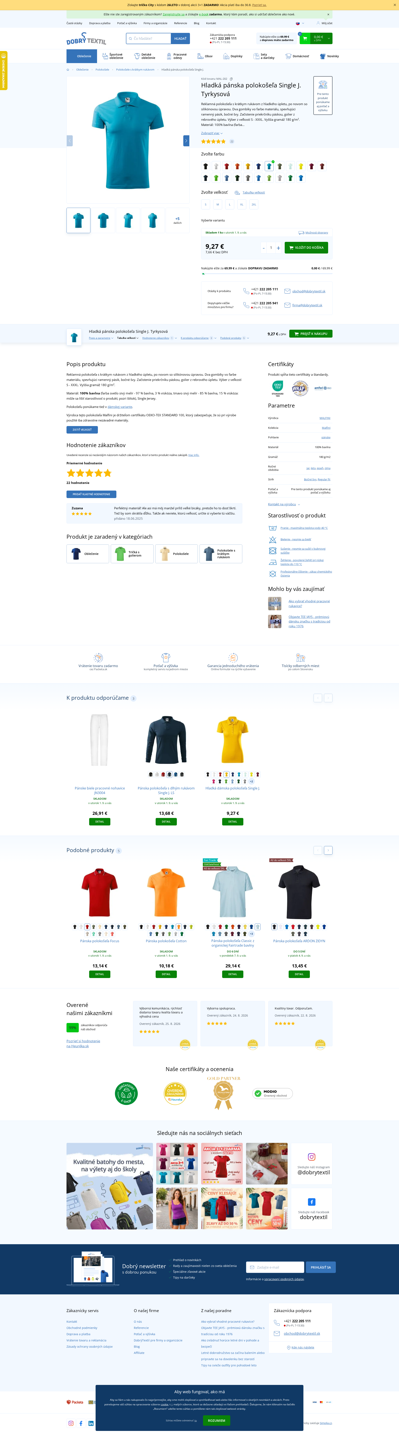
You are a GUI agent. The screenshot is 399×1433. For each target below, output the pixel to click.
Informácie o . (275, 1279)
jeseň (320, 468)
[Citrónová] (301, 166)
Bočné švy (310, 479)
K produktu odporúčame (196, 338)
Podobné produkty (232, 338)
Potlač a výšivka (127, 23)
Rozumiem (216, 1420)
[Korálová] (112, 934)
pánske (325, 437)
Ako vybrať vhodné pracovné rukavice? (227, 1322)
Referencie (180, 23)
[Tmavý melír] (226, 934)
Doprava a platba (99, 23)
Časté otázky (74, 23)
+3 (251, 934)
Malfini (326, 428)
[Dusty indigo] (220, 934)
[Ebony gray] (182, 774)
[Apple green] (216, 178)
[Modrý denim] (305, 934)
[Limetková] (191, 926)
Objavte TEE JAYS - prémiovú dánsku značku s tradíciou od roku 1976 (309, 621)
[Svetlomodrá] (258, 926)
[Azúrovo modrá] (258, 178)
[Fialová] (239, 926)
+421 (223, 38)
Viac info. (193, 455)
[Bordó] (322, 166)
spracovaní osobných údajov (284, 1279)
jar (308, 468)
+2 (251, 781)
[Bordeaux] (232, 934)
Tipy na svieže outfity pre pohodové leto (228, 1365)
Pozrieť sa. (259, 5)
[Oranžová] (237, 166)
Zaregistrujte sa (174, 14)
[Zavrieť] (395, 5)
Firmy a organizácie (155, 23)
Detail (99, 821)
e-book (203, 14)
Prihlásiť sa (321, 1267)
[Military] (125, 926)
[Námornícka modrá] (205, 178)
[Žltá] (248, 166)
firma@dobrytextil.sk (307, 305)
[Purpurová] (214, 781)
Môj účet (327, 23)
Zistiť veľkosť (82, 429)
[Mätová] (93, 934)
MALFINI (325, 418)
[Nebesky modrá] (226, 178)
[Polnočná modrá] (106, 926)
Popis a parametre (99, 338)
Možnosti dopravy (316, 232)
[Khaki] (279, 166)
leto (313, 468)
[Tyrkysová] (269, 166)
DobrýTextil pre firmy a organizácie (158, 1340)
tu (196, 1420)
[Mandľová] (106, 934)
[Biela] (216, 166)
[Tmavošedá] (299, 934)
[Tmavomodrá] (299, 926)
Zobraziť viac (210, 133)
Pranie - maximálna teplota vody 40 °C (304, 528)
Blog (196, 23)
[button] (186, 140)
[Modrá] (287, 926)
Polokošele (102, 69)
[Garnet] (311, 166)
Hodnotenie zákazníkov (157, 338)
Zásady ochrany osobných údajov (89, 1346)
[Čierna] (205, 166)
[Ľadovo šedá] (87, 934)
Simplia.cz (326, 1423)
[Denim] (118, 926)
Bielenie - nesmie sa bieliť (296, 539)
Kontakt (211, 23)
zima (327, 468)
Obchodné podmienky (81, 1328)
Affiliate (139, 1353)
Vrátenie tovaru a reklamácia (86, 1340)
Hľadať (180, 38)
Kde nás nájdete (303, 1347)
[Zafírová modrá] (214, 934)
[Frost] (290, 166)
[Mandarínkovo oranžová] (179, 926)
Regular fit (324, 479)
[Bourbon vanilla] (100, 926)
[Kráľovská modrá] (258, 166)
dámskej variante (120, 407)
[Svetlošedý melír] (279, 178)
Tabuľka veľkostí (254, 192)
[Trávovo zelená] (269, 178)
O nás (138, 1322)
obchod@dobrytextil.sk (308, 291)
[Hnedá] (312, 926)
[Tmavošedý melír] (248, 178)
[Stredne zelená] (290, 178)
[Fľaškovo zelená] (237, 178)
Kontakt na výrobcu (282, 504)
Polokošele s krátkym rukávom (135, 69)
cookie (164, 1404)
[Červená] (226, 166)
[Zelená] (226, 926)
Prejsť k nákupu (313, 334)
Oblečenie (82, 69)
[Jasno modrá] (301, 178)
